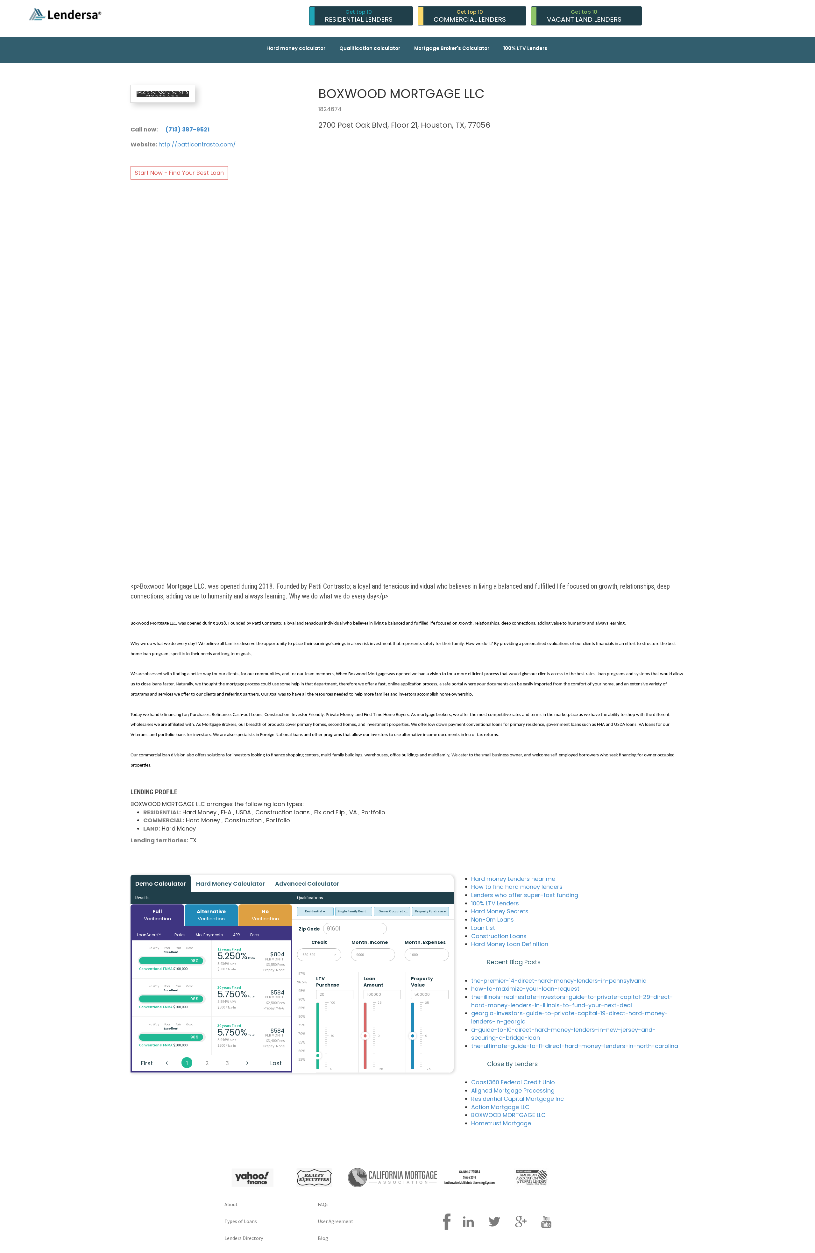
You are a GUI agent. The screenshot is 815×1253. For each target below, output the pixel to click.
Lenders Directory (243, 1238)
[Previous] (166, 1062)
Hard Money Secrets (499, 911)
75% (301, 1025)
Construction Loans (499, 936)
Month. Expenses (425, 942)
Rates (180, 935)
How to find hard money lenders (517, 887)
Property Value (422, 981)
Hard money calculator (295, 48)
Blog (323, 1238)
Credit (319, 942)
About (231, 1204)
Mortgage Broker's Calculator (451, 48)
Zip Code (309, 929)
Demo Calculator (160, 884)
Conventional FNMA (156, 968)
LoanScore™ (149, 935)
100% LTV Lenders (525, 48)
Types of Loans (240, 1221)
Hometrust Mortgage (501, 1123)
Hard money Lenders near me (513, 879)
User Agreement (335, 1221)
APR (236, 935)
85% (301, 1007)
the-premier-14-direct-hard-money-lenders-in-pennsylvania (559, 981)
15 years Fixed (229, 949)
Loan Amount (374, 981)
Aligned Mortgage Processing (513, 1090)
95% (301, 990)
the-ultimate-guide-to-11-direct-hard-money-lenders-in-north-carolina (574, 1046)
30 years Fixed (229, 987)
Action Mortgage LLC (500, 1107)
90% (301, 999)
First (147, 1063)
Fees (254, 935)
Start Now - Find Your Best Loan (179, 173)
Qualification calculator (369, 48)
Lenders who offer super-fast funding (524, 895)
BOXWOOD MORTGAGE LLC (508, 1115)
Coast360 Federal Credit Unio (513, 1082)
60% (301, 1050)
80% (301, 1016)
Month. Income (369, 942)
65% (301, 1042)
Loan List (483, 928)
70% (301, 1033)
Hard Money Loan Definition (509, 944)
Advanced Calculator (307, 884)
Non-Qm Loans (492, 920)
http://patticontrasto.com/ (197, 144)
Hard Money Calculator (230, 884)
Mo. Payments (209, 935)
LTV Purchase (328, 981)
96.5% (302, 982)
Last (276, 1063)
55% (301, 1059)
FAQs (323, 1204)
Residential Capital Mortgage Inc (517, 1099)
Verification (157, 915)
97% (301, 973)
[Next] (247, 1062)
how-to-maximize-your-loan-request (525, 989)
